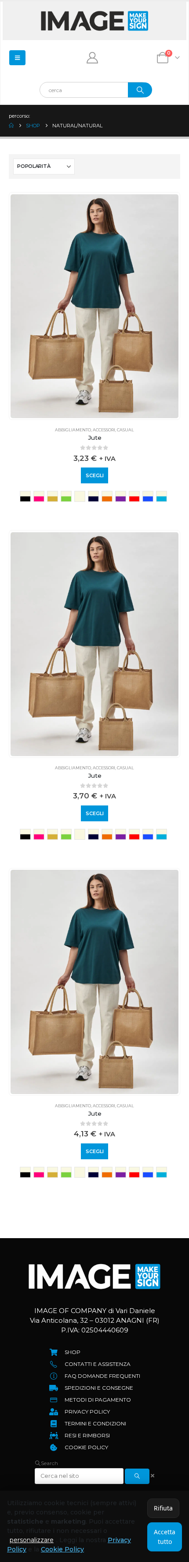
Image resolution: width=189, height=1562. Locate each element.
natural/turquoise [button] (161, 496)
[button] (46, 1463)
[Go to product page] (94, 306)
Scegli (95, 475)
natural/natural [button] (79, 496)
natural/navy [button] (93, 496)
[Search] (140, 89)
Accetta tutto (164, 1537)
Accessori (104, 429)
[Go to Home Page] (11, 125)
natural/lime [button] (66, 496)
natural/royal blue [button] (147, 496)
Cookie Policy (62, 1549)
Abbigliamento (73, 429)
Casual (125, 429)
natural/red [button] (134, 496)
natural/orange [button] (107, 496)
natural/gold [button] (52, 496)
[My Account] (92, 57)
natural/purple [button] (120, 496)
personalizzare (32, 1540)
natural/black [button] (25, 496)
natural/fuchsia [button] (38, 496)
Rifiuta (163, 1508)
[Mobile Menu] (17, 57)
